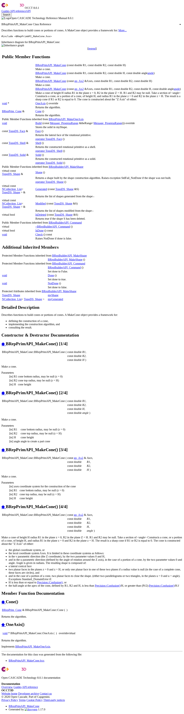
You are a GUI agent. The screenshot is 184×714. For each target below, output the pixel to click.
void (4, 103)
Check (39, 234)
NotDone (53, 283)
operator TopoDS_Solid (49, 162)
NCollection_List (12, 189)
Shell (38, 142)
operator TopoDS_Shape (49, 181)
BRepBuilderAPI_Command (65, 222)
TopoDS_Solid (17, 154)
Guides (5, 11)
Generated (41, 189)
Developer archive (28, 693)
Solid (38, 154)
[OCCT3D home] (12, 7)
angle (151, 73)
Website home (9, 693)
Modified (40, 203)
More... (122, 30)
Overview (7, 687)
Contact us (46, 693)
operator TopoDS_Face (48, 139)
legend (92, 48)
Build (38, 123)
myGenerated (55, 299)
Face (38, 131)
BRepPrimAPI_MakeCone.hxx (26, 660)
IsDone (39, 230)
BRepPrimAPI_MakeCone (50, 65)
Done (51, 275)
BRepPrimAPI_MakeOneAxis (66, 119)
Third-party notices (54, 700)
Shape (38, 172)
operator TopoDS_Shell (48, 150)
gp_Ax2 (79, 81)
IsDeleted (40, 214)
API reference (30, 687)
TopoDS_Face (17, 131)
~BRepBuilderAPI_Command (52, 226)
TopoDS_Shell (17, 142)
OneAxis (40, 103)
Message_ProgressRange (64, 123)
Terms (22, 700)
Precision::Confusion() (50, 582)
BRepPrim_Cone (12, 111)
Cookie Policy (34, 700)
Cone (38, 111)
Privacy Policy (9, 700)
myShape (53, 295)
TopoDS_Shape (11, 173)
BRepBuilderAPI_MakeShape (66, 166)
